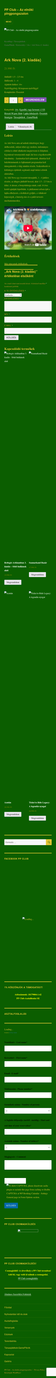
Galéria (7, 1361)
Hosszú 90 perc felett (13, 113)
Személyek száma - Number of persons (22, 1104)
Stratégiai (8, 117)
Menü (8, 21)
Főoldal (8, 1307)
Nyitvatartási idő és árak (15, 1314)
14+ (28, 45)
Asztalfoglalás (11, 1320)
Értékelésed (12, 298)
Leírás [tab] (11, 126)
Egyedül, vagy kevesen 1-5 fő (32, 109)
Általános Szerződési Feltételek (17, 1294)
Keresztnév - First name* (15, 1057)
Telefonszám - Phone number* (18, 1088)
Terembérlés (10, 1341)
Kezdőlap (8, 41)
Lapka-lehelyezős (30, 113)
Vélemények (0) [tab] (25, 126)
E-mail (8, 325)
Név (7, 314)
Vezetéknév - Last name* (15, 1042)
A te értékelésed (15, 290)
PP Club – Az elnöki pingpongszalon (18, 11)
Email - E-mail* (11, 1073)
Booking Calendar (13, 1032)
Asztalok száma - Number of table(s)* (21, 1141)
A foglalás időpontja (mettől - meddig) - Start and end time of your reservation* (26, 1122)
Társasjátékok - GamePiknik (25, 117)
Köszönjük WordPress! (12, 1372)
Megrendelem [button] (13, 582)
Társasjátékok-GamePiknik (17, 1347)
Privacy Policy (39, 1370)
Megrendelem (35, 99)
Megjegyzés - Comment (15, 1156)
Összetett (43, 113)
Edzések (8, 1334)
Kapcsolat (9, 1354)
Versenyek (9, 1327)
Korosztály (20, 45)
